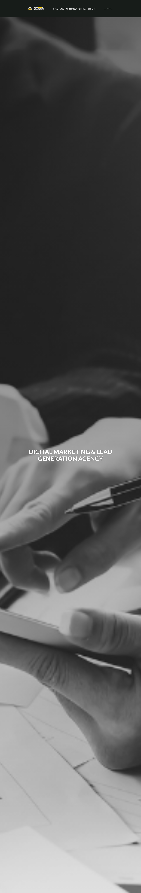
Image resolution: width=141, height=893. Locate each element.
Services (73, 9)
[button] (70, 890)
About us (64, 9)
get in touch (109, 9)
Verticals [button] (82, 9)
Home (55, 9)
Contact (91, 9)
